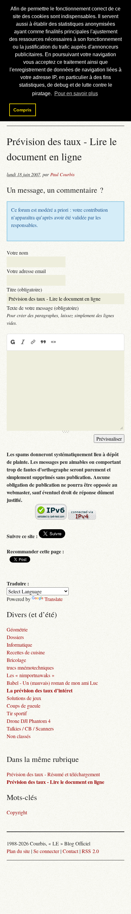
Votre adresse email (26, 271)
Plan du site (18, 851)
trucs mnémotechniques (30, 667)
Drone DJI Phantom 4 (29, 720)
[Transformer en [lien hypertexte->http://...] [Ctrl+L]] (33, 342)
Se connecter (46, 851)
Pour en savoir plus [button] (76, 93)
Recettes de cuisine (26, 652)
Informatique (19, 644)
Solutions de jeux (24, 698)
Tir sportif (17, 713)
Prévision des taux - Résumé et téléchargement (53, 774)
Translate (54, 599)
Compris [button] (22, 109)
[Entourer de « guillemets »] (53, 342)
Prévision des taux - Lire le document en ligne (55, 781)
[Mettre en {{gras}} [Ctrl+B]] (12, 342)
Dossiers (15, 637)
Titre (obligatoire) (24, 289)
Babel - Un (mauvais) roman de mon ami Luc (52, 682)
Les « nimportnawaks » (30, 675)
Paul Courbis (62, 174)
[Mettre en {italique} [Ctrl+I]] (23, 342)
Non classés (19, 736)
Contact (70, 851)
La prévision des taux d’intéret (39, 690)
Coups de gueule (23, 705)
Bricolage (16, 660)
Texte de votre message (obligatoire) (43, 307)
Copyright (17, 812)
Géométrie (17, 629)
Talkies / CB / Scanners (30, 728)
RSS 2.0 (90, 851)
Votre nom (17, 252)
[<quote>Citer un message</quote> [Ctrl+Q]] (43, 342)
